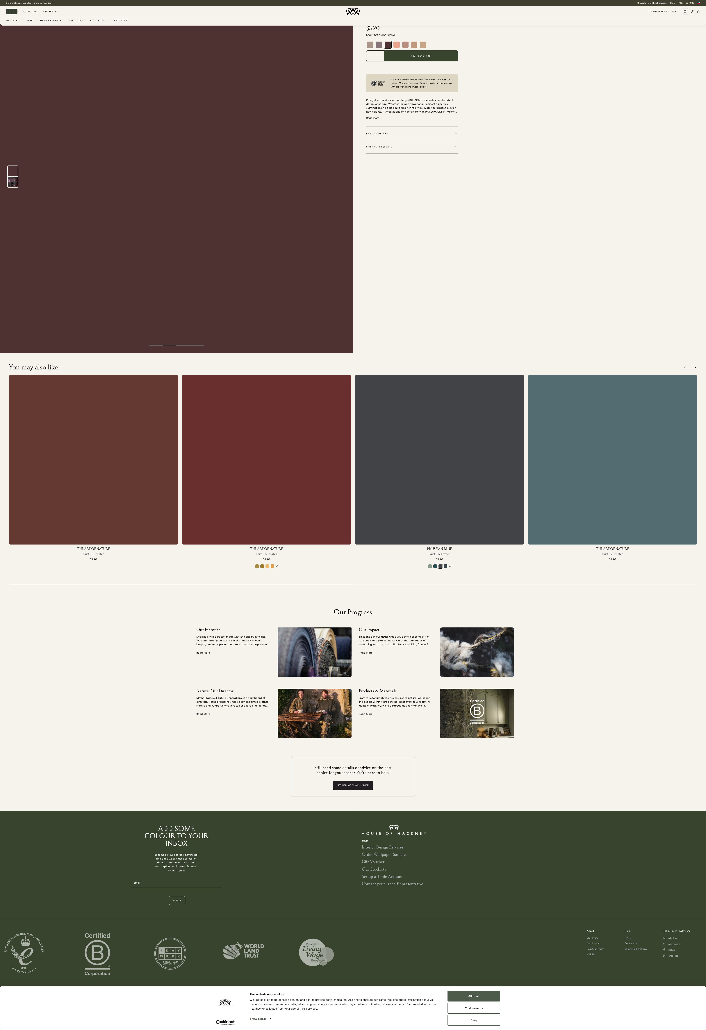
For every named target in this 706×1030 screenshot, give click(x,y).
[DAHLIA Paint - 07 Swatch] (414, 45)
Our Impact (593, 943)
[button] (694, 367)
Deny (473, 1020)
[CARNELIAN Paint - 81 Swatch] (93, 460)
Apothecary (121, 20)
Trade (675, 11)
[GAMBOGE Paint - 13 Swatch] (272, 566)
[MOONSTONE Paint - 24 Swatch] (430, 566)
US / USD (690, 3)
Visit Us (591, 954)
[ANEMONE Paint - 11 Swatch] (388, 45)
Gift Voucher (373, 861)
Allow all (473, 996)
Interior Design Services (382, 847)
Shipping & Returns (636, 949)
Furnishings (98, 20)
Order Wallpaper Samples (384, 854)
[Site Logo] (353, 11)
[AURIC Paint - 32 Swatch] (257, 566)
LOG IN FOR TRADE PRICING (380, 35)
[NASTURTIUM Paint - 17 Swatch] (266, 460)
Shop (11, 11)
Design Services (658, 11)
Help (672, 3)
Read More (423, 86)
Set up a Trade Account (382, 876)
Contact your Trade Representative (392, 883)
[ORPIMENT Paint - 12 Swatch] (267, 566)
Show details (258, 1018)
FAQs (680, 3)
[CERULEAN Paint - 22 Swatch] (435, 566)
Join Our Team (595, 949)
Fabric (30, 20)
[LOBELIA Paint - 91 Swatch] (612, 460)
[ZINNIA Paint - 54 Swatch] (396, 45)
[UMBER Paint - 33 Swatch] (262, 566)
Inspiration (29, 11)
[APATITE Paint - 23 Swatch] (445, 566)
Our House (50, 11)
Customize (472, 1008)
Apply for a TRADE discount (653, 3)
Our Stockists (374, 869)
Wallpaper (12, 20)
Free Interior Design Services (19, 3)
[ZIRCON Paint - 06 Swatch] (370, 45)
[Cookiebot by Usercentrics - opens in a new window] (225, 1023)
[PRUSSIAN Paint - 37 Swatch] (439, 460)
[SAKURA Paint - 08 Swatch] (405, 45)
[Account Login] (692, 11)
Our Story (592, 938)
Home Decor (76, 20)
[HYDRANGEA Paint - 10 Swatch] (379, 45)
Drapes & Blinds (50, 20)
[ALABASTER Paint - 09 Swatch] (423, 45)
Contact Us (631, 943)
